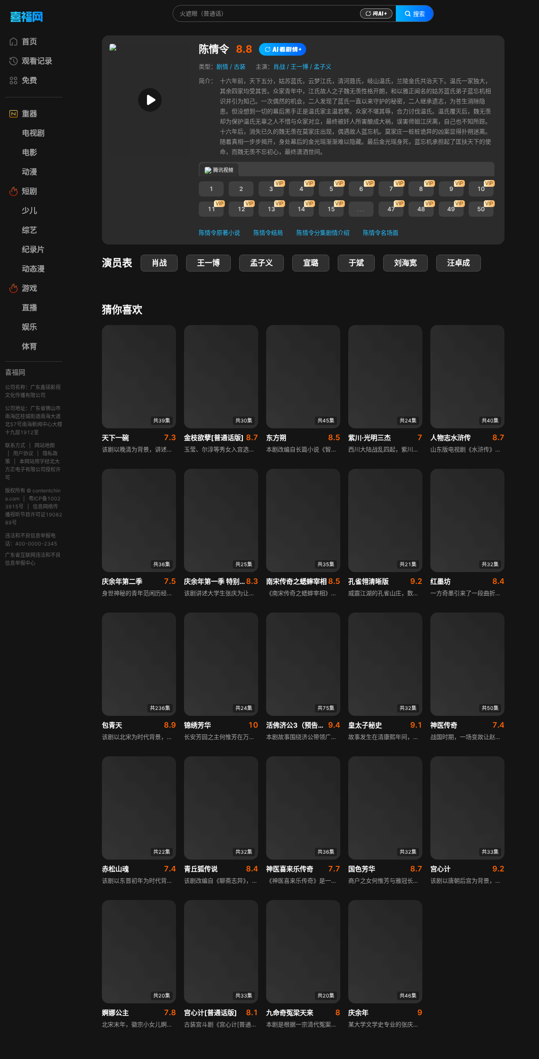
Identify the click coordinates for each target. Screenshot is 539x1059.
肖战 (279, 66)
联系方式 (15, 445)
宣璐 (310, 262)
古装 (239, 66)
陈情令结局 (268, 232)
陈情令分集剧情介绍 (323, 232)
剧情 (222, 66)
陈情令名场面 (380, 232)
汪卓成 (458, 262)
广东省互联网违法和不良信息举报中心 (33, 559)
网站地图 (45, 445)
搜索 (419, 14)
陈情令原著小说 (219, 232)
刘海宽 (405, 262)
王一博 (299, 66)
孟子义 (322, 66)
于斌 (356, 262)
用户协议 (23, 453)
